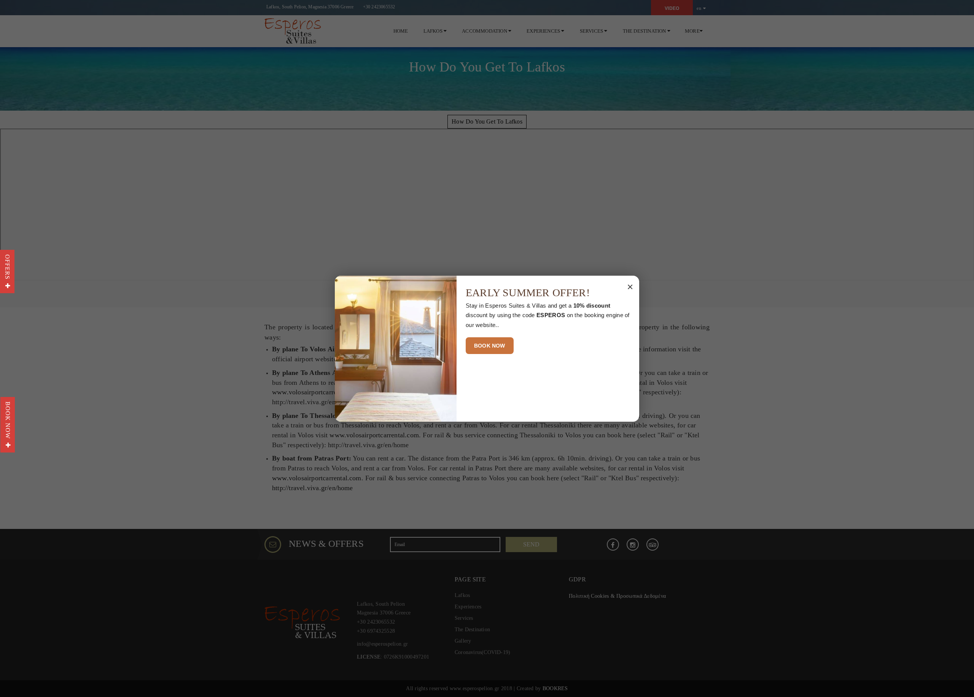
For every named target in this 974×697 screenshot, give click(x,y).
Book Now (8, 422)
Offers (7, 268)
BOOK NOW (489, 346)
